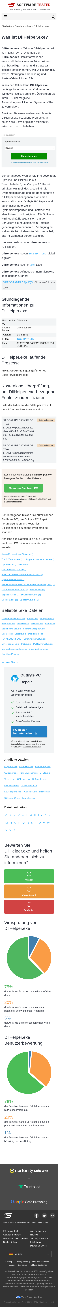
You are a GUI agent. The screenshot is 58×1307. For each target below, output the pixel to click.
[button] (29, 16)
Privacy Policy (22, 1262)
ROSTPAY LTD (37, 253)
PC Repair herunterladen (23, 731)
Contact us (22, 1265)
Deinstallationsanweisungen (24, 162)
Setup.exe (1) (24, 564)
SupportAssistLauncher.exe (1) (40, 559)
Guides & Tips (10, 1242)
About (11, 1265)
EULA (34, 162)
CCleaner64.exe (29, 785)
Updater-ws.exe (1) (29, 600)
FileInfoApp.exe (43, 766)
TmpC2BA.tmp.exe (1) (13, 559)
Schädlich (29, 910)
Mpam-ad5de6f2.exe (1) (13, 579)
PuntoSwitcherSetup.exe (35, 639)
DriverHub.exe (26, 766)
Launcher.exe (28, 798)
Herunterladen (29, 156)
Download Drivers (38, 1245)
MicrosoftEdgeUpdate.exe (14, 649)
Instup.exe (26, 644)
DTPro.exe (44, 791)
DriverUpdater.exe (10, 644)
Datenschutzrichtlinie (42, 162)
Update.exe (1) (9, 564)
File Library (35, 1242)
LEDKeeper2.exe (12, 791)
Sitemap (8, 1262)
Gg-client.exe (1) (10, 600)
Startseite (7, 26)
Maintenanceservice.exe (13, 618)
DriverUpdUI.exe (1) (31, 594)
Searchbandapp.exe (11, 628)
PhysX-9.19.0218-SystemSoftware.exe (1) (22, 574)
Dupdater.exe (10, 766)
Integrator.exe (47, 618)
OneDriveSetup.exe (38, 649)
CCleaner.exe (11, 773)
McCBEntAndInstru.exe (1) (15, 589)
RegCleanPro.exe (10, 654)
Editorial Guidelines (38, 1265)
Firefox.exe (32, 618)
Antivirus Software (12, 1234)
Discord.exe (20, 634)
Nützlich (29, 880)
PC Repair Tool (10, 1231)
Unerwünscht (29, 895)
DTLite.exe (45, 773)
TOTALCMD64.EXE (11, 639)
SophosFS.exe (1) (10, 594)
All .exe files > (9, 662)
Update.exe (7, 634)
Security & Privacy (39, 1238)
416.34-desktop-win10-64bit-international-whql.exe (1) (28, 584)
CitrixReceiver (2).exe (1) (14, 569)
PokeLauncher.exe (28, 773)
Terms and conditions (40, 1262)
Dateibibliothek (23, 26)
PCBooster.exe (30, 791)
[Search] (53, 17)
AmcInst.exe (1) (37, 589)
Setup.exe (50, 623)
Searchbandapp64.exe (34, 628)
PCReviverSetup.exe (43, 644)
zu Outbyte (14, 162)
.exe (32, 264)
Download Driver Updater (15, 1238)
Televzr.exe (9, 779)
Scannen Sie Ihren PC (23, 488)
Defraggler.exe (39, 779)
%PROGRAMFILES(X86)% (18, 282)
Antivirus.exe (37, 623)
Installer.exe (23, 623)
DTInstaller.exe (11, 785)
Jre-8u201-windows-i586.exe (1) (17, 554)
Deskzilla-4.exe (35, 634)
